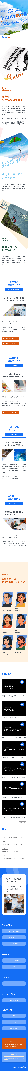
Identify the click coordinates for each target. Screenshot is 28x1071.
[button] (24, 37)
